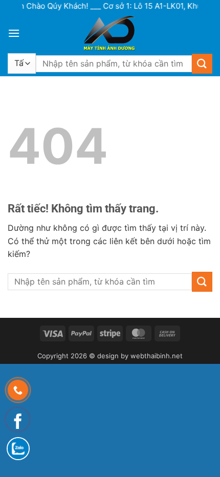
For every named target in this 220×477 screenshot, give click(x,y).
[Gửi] (202, 64)
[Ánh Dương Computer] (110, 33)
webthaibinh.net (156, 356)
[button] (14, 33)
